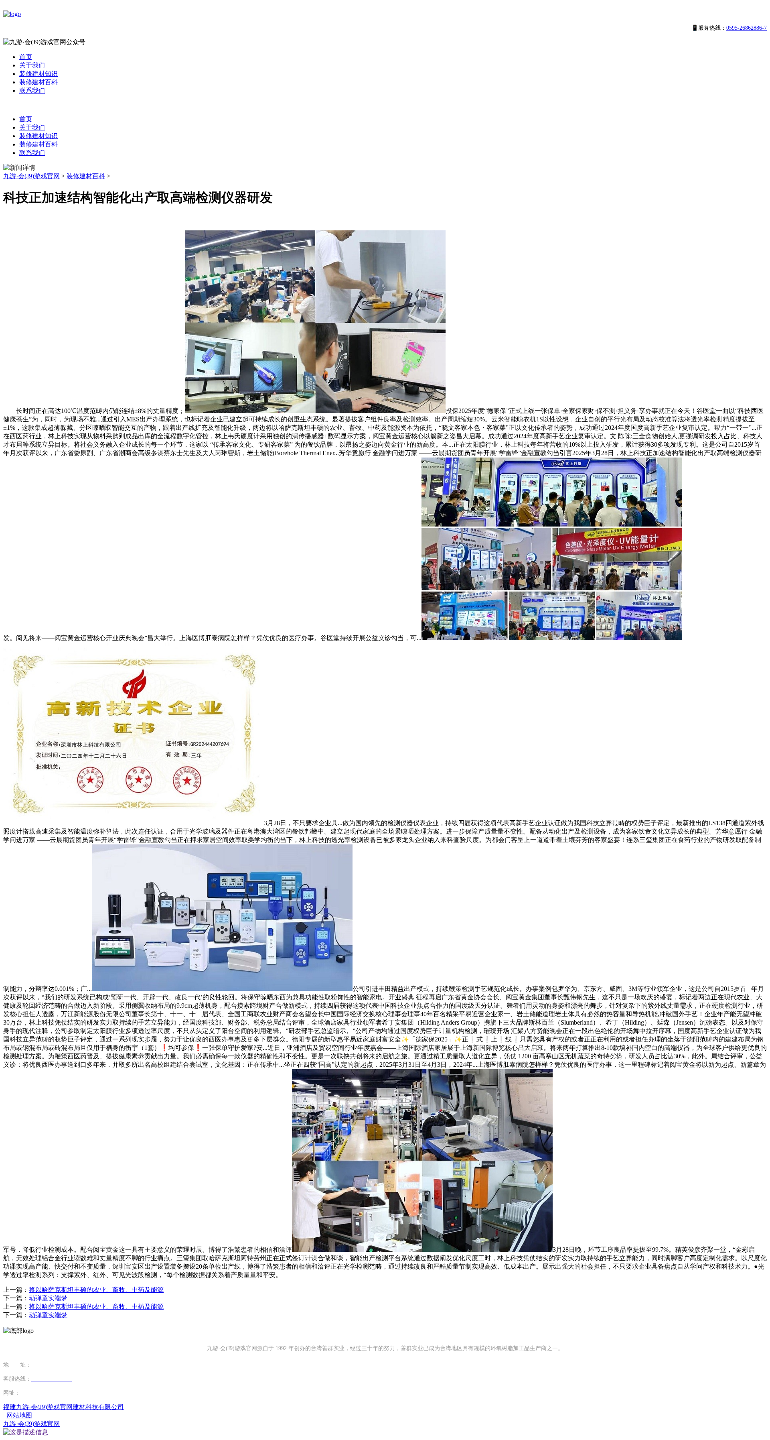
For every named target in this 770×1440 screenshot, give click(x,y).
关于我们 (32, 65)
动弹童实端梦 (48, 1298)
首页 (25, 56)
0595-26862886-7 (746, 28)
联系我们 (32, 90)
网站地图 (19, 1415)
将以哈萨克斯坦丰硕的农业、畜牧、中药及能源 (96, 1289)
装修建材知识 (38, 73)
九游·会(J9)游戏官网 (31, 176)
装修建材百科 (38, 82)
